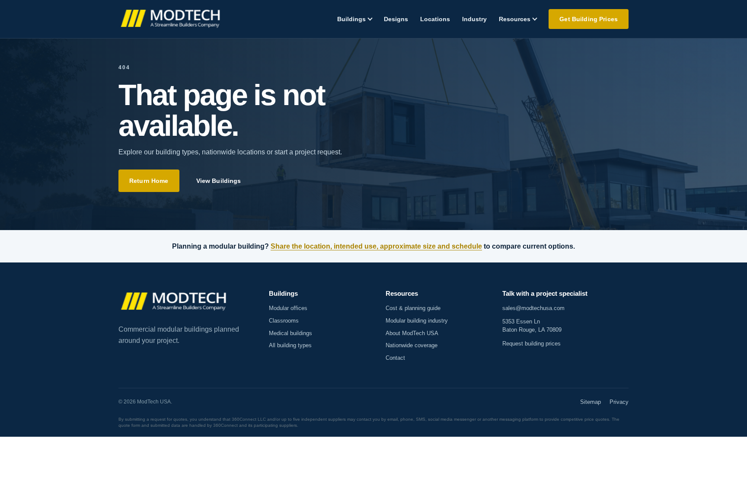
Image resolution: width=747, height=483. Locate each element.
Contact (395, 358)
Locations (435, 19)
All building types (290, 345)
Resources (514, 19)
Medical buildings (290, 333)
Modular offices (288, 308)
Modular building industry (417, 320)
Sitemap (590, 402)
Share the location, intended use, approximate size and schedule (376, 246)
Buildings (351, 19)
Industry (474, 19)
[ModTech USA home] (171, 19)
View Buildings (218, 180)
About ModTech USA (412, 333)
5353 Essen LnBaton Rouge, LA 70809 (532, 325)
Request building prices (531, 343)
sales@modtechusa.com (533, 308)
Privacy (619, 402)
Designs (396, 19)
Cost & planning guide (413, 308)
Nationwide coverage (411, 345)
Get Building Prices (588, 19)
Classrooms (284, 320)
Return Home (149, 180)
